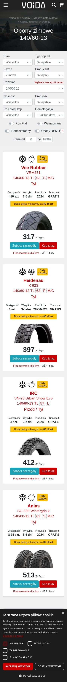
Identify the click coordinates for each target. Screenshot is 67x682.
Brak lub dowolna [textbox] (48, 115)
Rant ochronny (21, 131)
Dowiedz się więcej (13, 635)
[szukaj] (54, 4)
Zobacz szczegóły (24, 245)
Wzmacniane (52, 123)
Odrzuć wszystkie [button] (49, 666)
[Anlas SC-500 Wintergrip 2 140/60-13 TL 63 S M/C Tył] (33, 560)
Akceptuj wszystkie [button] (18, 666)
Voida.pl (14, 17)
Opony (26, 17)
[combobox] (18, 62)
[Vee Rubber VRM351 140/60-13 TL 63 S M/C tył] (33, 228)
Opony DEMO (50, 131)
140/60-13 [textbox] (33, 88)
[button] (33, 676)
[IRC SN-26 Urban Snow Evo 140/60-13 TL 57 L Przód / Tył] (33, 453)
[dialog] (33, 645)
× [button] (62, 613)
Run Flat (21, 123)
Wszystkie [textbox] (17, 62)
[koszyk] (61, 4)
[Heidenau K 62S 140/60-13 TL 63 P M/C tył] (33, 336)
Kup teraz (48, 245)
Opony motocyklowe (46, 17)
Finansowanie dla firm (26, 252)
